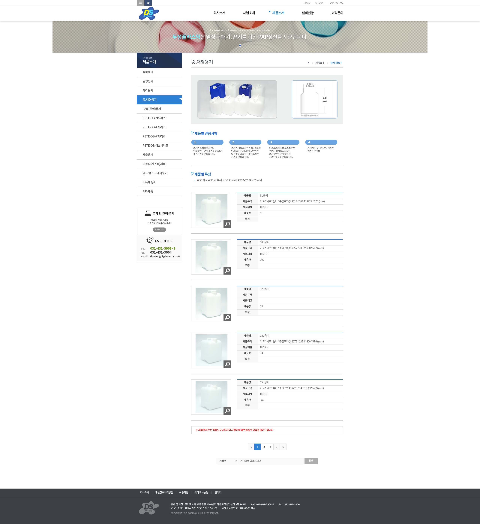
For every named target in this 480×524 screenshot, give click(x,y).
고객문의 (337, 13)
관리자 (217, 492)
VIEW (157, 229)
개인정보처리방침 (164, 492)
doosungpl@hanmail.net (163, 256)
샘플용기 (147, 72)
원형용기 (147, 81)
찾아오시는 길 (201, 492)
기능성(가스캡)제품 (153, 164)
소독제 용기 (149, 182)
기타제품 (147, 191)
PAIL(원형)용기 (151, 109)
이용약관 (183, 492)
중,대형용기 (149, 99)
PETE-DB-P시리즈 (153, 136)
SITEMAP (319, 3)
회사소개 (219, 13)
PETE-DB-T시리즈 (153, 127)
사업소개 (249, 13)
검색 (311, 460)
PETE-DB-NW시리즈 (155, 145)
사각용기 (147, 90)
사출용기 (147, 155)
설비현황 (308, 13)
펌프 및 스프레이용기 (154, 173)
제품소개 (278, 13)
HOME (307, 3)
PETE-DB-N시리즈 (154, 118)
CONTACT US (336, 3)
